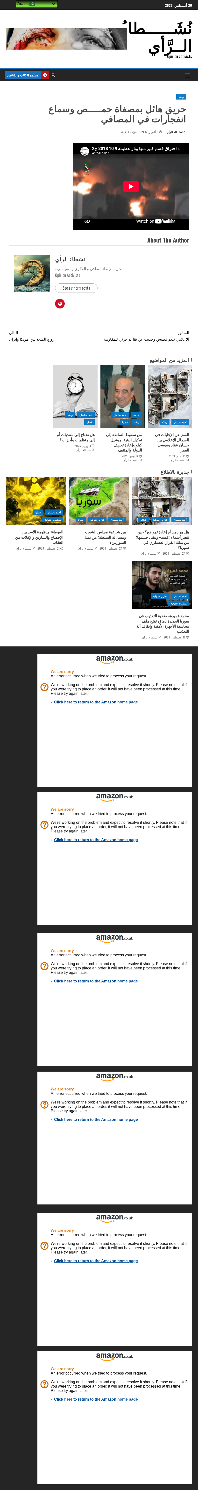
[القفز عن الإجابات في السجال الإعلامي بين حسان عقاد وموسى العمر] (170, 396)
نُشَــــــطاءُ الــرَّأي (156, 35)
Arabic (23, 3)
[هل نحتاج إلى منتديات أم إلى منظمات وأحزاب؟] (75, 396)
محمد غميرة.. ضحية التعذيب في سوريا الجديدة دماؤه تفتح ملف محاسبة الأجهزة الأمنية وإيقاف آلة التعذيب (162, 623)
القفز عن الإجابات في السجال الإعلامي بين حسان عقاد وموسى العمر (172, 442)
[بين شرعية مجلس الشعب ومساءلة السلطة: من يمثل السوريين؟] (99, 501)
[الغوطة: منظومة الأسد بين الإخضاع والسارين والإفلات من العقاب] (36, 501)
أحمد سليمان (180, 422)
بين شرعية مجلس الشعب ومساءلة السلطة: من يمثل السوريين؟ (105, 537)
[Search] (53, 74)
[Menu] (187, 75)
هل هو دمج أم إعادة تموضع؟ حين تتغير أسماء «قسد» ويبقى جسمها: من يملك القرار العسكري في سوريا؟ (162, 539)
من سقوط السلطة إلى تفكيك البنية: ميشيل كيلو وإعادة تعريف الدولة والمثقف (124, 442)
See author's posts (76, 288)
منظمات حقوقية (53, 519)
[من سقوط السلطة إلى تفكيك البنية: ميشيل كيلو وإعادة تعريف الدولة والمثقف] (122, 396)
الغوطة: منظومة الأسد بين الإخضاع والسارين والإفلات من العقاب (39, 537)
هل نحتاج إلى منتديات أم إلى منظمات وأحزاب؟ (76, 436)
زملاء (181, 97)
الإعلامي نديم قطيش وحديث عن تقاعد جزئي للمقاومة (146, 336)
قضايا (125, 422)
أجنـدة (137, 415)
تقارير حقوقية (160, 519)
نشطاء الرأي (174, 132)
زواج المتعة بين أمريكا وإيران (31, 336)
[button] (187, 75)
